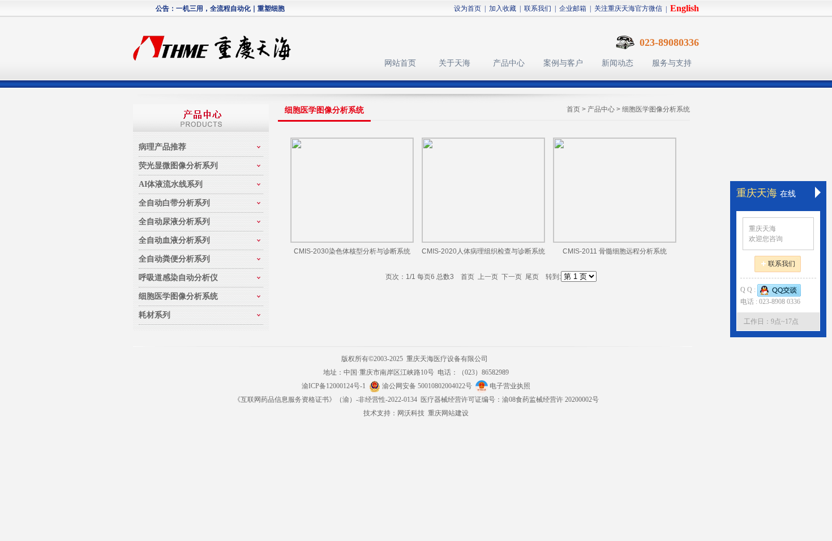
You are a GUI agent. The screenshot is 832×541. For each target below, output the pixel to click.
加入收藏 (502, 8)
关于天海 (454, 63)
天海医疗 (217, 43)
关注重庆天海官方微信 (628, 8)
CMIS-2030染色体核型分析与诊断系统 (352, 251)
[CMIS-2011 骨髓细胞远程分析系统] (614, 190)
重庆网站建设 (448, 413)
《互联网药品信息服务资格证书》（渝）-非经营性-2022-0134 (325, 399)
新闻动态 (617, 63)
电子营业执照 (509, 386)
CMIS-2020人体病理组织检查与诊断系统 (483, 251)
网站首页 (400, 63)
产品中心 (509, 63)
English (684, 8)
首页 (573, 109)
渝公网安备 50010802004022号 (427, 386)
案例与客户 (563, 63)
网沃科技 (410, 413)
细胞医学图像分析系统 (656, 109)
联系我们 (537, 8)
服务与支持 (672, 63)
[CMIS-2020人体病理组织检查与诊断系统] (483, 190)
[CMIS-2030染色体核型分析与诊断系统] (352, 190)
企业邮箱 (572, 8)
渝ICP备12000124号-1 (334, 386)
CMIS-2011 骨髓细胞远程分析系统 (615, 251)
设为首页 (467, 8)
